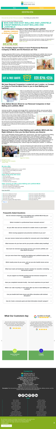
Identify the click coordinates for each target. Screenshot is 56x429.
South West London (16, 402)
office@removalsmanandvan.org (30, 385)
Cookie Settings (5, 423)
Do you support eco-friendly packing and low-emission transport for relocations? (27, 276)
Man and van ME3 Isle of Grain (10, 193)
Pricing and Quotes (41, 415)
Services (42, 7)
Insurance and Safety (16, 414)
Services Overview (41, 414)
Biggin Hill (22, 158)
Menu (14, 7)
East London (16, 401)
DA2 (26, 41)
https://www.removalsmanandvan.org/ (29, 387)
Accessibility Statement (41, 413)
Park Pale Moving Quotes (8, 177)
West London (16, 400)
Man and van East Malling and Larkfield (11, 187)
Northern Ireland (16, 411)
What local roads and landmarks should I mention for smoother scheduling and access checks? (27, 269)
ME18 (3, 162)
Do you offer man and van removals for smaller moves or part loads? (27, 227)
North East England (16, 406)
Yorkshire (41, 409)
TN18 (6, 162)
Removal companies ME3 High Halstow (12, 199)
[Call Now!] (28, 12)
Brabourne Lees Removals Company (11, 178)
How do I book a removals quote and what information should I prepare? (27, 301)
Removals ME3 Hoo (33, 199)
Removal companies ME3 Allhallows (37, 195)
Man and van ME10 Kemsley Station (37, 196)
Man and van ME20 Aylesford (9, 195)
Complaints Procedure (16, 413)
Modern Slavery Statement (16, 415)
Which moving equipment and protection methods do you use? (27, 233)
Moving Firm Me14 (6, 159)
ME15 (20, 41)
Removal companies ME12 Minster (37, 193)
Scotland (41, 410)
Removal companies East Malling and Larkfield (13, 186)
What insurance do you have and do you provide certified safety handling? (27, 243)
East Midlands (16, 405)
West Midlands (16, 409)
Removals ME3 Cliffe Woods (9, 196)
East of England (41, 405)
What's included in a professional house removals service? (27, 222)
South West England (41, 407)
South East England (16, 407)
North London (41, 400)
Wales (16, 410)
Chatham (27, 158)
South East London (41, 401)
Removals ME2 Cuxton (8, 198)
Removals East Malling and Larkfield (11, 185)
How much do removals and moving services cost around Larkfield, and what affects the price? (27, 249)
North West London (16, 404)
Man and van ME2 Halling (35, 198)
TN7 (24, 41)
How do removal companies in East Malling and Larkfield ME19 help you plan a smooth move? (27, 216)
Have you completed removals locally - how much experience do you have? (27, 282)
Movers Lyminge (6, 176)
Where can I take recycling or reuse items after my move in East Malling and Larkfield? (27, 288)
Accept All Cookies (7, 425)
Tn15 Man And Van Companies (9, 161)
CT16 (50, 40)
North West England (41, 406)
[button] (2, 341)
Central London (41, 402)
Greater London (41, 404)
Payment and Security (41, 411)
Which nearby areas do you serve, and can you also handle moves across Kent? (27, 263)
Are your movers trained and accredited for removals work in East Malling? (27, 238)
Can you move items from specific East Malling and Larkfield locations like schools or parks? (27, 256)
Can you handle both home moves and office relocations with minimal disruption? (27, 295)
